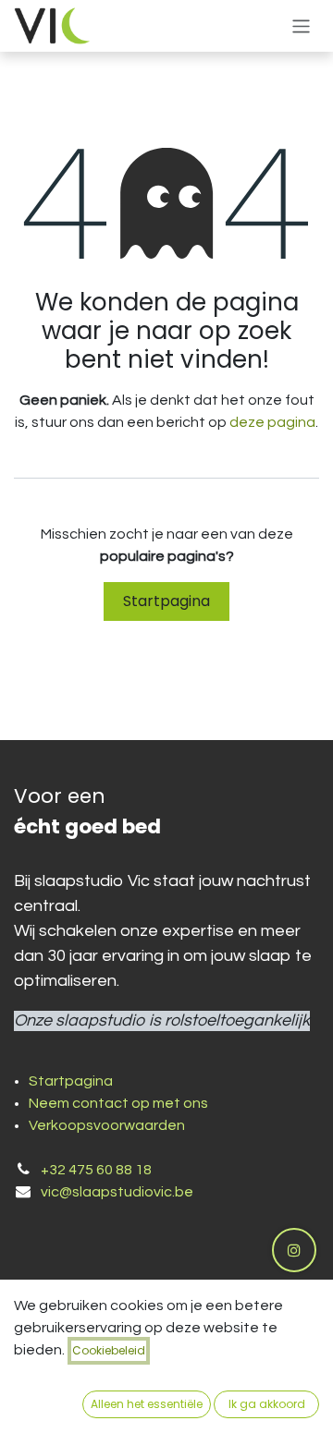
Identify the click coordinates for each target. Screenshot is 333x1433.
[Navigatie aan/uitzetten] (301, 25)
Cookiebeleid (108, 1350)
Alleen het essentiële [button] (147, 1404)
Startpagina (166, 601)
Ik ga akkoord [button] (266, 1404)
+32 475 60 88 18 (96, 1169)
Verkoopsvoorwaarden (107, 1125)
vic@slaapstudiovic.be (117, 1191)
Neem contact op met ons (118, 1103)
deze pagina (272, 422)
